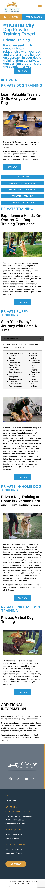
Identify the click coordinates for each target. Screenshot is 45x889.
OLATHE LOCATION (13, 830)
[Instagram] (33, 778)
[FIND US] (6, 807)
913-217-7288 (10, 800)
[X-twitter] (18, 778)
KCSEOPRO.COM (34, 886)
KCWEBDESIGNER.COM (22, 886)
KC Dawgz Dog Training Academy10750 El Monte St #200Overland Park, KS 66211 (18, 819)
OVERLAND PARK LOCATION (17, 811)
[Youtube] (26, 778)
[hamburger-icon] (39, 7)
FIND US (13, 807)
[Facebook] (11, 778)
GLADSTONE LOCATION (15, 845)
